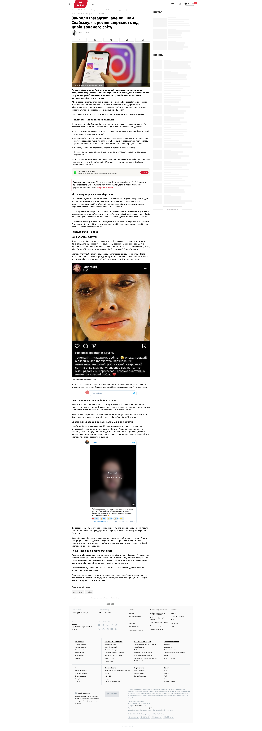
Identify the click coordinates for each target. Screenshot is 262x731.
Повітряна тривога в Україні (114, 653)
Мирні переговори (111, 650)
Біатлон (166, 679)
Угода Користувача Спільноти (159, 622)
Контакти (174, 610)
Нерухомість (139, 668)
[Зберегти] (143, 39)
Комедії (77, 679)
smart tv (156, 717)
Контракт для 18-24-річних (143, 653)
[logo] (80, 4)
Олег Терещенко (84, 33)
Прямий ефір (79, 650)
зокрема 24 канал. (105, 187)
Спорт (166, 668)
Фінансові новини (170, 650)
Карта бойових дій (111, 647)
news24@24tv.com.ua (80, 613)
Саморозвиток (109, 679)
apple (145, 717)
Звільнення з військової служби (145, 644)
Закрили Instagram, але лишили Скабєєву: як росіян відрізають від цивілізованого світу (113, 10)
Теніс (165, 676)
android (133, 717)
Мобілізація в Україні (142, 642)
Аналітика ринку (139, 670)
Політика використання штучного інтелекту (157, 614)
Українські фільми (81, 673)
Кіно (76, 668)
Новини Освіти (110, 668)
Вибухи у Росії (109, 658)
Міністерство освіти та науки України (117, 670)
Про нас (131, 610)
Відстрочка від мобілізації (143, 655)
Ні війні (74, 10)
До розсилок (112, 694)
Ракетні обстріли (110, 644)
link (99, 625)
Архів (172, 620)
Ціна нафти (168, 644)
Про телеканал (133, 620)
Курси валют (168, 647)
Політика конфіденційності (158, 610)
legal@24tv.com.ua (152, 708)
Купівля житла (139, 673)
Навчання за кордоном (112, 682)
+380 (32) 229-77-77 (140, 706)
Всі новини (79, 642)
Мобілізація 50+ (139, 647)
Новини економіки (171, 642)
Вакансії (173, 613)
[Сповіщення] (180, 3)
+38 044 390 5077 (105, 613)
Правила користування (136, 630)
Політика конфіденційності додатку (158, 618)
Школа (107, 673)
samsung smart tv (168, 717)
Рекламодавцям (133, 626)
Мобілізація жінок (140, 650)
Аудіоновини (79, 655)
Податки (166, 655)
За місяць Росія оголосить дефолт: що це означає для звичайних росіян (111, 114)
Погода (77, 658)
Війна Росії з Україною (114, 642)
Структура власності (177, 616)
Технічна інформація (156, 629)
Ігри (172, 626)
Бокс (165, 670)
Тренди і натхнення (140, 676)
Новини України (80, 647)
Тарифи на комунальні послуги (174, 653)
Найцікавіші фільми (81, 670)
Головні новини (80, 644)
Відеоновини (79, 653)
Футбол (166, 673)
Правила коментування (157, 626)
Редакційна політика (135, 616)
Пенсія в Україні (169, 658)
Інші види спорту (169, 682)
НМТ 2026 (108, 676)
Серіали (77, 682)
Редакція (131, 613)
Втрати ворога (109, 661)
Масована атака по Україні (114, 655)
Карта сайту (174, 623)
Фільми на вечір (80, 676)
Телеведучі (132, 623)
